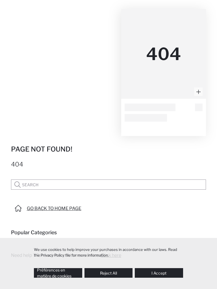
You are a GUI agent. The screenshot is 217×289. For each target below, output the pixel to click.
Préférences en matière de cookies (54, 273)
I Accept (158, 273)
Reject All (108, 273)
